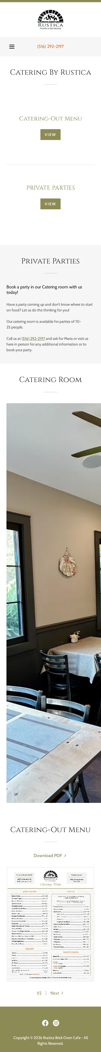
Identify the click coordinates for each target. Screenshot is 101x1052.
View (50, 134)
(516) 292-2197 (33, 338)
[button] (11, 46)
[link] (50, 19)
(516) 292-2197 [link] (50, 46)
